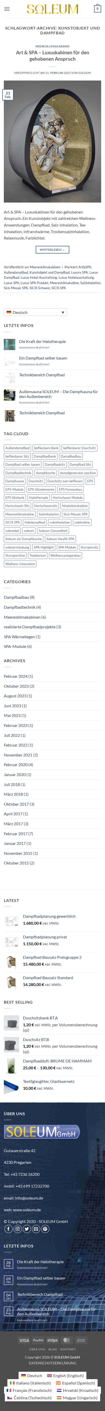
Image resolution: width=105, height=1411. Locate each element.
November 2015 (18, 853)
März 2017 (13, 823)
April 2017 (13, 813)
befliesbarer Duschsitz (79, 448)
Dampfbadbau (71, 456)
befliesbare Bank (46, 448)
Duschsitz (36, 481)
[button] (7, 9)
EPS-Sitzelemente (41, 489)
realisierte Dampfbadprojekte (30, 626)
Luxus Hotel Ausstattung (39, 277)
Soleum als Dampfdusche (23, 539)
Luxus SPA (11, 283)
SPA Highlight (44, 547)
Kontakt (68, 1349)
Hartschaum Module (68, 498)
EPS (90, 481)
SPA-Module (15, 646)
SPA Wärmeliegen (19, 636)
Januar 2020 (15, 774)
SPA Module (67, 547)
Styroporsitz (89, 547)
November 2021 (18, 754)
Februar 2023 (16, 725)
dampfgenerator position (78, 473)
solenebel (12, 531)
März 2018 (13, 794)
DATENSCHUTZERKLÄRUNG (52, 1363)
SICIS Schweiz (40, 288)
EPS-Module (14, 489)
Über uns (37, 1349)
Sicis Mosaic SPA (16, 288)
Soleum (84, 72)
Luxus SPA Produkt (34, 283)
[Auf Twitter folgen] (27, 1229)
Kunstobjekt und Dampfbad (50, 272)
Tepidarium (38, 555)
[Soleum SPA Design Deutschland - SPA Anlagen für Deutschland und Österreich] (52, 9)
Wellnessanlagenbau (65, 555)
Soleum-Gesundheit (53, 531)
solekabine (82, 522)
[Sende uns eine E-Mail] (36, 1229)
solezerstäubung (17, 547)
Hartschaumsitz (45, 506)
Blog (52, 1349)
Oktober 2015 (16, 862)
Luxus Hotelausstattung (76, 277)
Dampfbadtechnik (18, 473)
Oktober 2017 (16, 804)
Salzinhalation (90, 283)
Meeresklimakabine (64, 283)
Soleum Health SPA (60, 539)
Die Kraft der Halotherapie (42, 341)
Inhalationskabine (75, 506)
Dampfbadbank (45, 456)
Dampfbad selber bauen (22, 464)
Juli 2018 (12, 784)
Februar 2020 (16, 764)
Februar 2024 (16, 676)
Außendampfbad (16, 272)
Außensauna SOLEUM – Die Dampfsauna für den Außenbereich (58, 394)
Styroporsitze (15, 555)
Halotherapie (38, 498)
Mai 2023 (12, 715)
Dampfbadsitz (55, 464)
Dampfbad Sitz (80, 464)
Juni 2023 (12, 705)
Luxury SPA (79, 272)
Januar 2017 (15, 843)
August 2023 (15, 695)
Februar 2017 (16, 833)
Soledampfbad (34, 522)
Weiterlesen (52, 249)
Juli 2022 (12, 735)
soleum (29, 531)
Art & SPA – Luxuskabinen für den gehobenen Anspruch (52, 55)
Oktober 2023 (16, 686)
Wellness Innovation (20, 564)
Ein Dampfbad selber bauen (43, 357)
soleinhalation (60, 522)
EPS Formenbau (70, 489)
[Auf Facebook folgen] (8, 1229)
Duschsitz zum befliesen (65, 481)
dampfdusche (45, 473)
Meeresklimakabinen (52, 46)
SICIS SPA (58, 288)
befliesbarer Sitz (17, 456)
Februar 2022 (16, 744)
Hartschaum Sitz (17, 506)
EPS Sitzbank (14, 498)
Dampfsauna (14, 481)
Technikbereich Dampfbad (42, 374)
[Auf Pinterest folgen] (45, 1229)
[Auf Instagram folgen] (18, 1229)
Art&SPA (84, 267)
